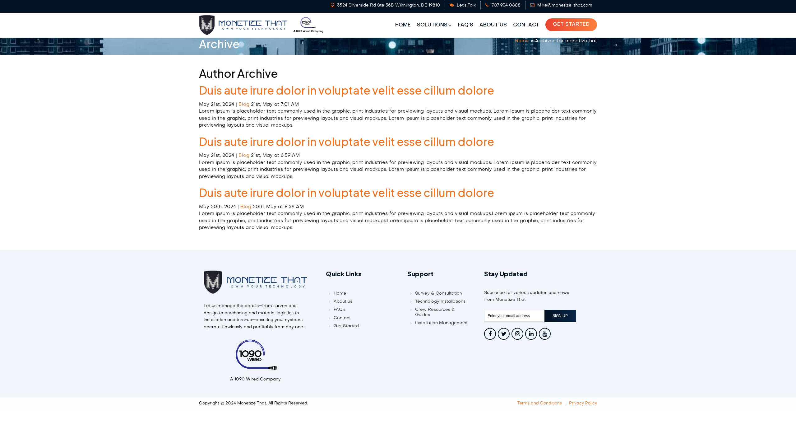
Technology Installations (440, 302)
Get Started (571, 24)
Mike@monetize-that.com (564, 5)
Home (403, 25)
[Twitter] (504, 334)
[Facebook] (490, 334)
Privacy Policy (583, 403)
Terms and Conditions (539, 403)
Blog (243, 104)
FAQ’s (465, 25)
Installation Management (441, 323)
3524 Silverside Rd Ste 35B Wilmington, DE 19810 (388, 5)
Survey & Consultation (438, 294)
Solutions (432, 25)
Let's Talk (466, 5)
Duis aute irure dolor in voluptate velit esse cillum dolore (346, 90)
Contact (526, 25)
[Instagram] (517, 334)
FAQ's (339, 310)
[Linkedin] (531, 334)
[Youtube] (545, 334)
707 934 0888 (505, 5)
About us (493, 25)
